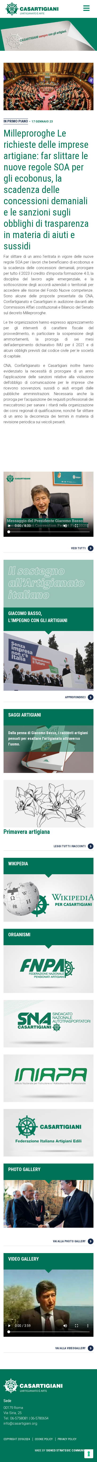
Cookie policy (44, 1439)
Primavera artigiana (27, 831)
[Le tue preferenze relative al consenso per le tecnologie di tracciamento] (88, 1453)
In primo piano (16, 121)
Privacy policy (67, 1439)
